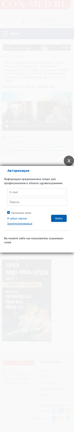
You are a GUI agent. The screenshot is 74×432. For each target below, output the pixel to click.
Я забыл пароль (17, 218)
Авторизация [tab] (18, 170)
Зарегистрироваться (19, 223)
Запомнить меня (21, 213)
